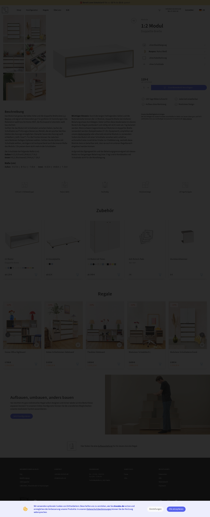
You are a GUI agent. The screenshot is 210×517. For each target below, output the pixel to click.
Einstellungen (155, 509)
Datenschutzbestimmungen (99, 509)
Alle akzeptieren (176, 509)
